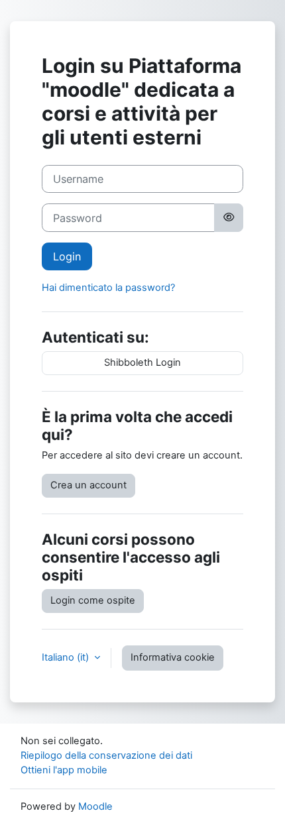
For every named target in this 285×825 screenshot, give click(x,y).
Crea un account (88, 485)
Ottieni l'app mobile (64, 770)
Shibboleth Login (142, 362)
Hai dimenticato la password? (108, 288)
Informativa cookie (173, 657)
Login (67, 256)
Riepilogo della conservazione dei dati (106, 755)
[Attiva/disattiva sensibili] (228, 217)
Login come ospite (92, 600)
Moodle (95, 806)
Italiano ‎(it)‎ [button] (66, 657)
